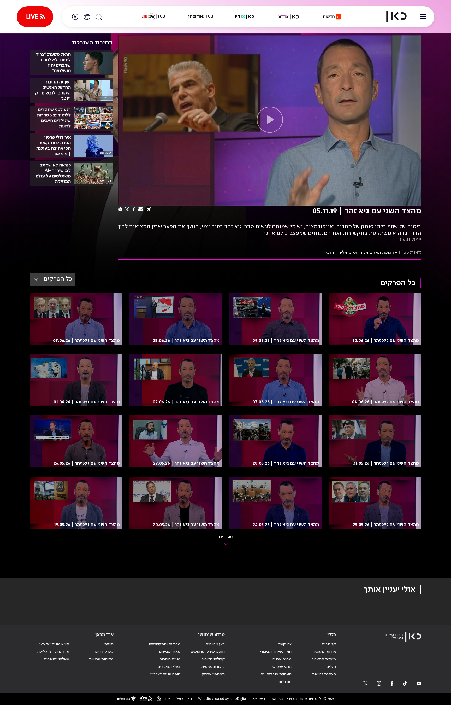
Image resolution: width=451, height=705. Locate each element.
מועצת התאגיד (323, 659)
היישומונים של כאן (54, 644)
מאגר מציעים (169, 652)
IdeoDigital (238, 699)
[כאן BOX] (288, 16)
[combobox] (52, 279)
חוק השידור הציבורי (276, 652)
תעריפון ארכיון (213, 674)
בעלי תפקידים (168, 667)
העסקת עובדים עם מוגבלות (276, 678)
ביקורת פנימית (213, 667)
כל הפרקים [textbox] (58, 279)
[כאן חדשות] (332, 16)
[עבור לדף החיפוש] (98, 16)
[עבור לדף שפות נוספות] (87, 16)
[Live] (35, 16)
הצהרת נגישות (324, 674)
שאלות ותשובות (56, 659)
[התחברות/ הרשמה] (75, 16)
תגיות (109, 644)
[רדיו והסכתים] (244, 16)
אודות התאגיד (324, 652)
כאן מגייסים (215, 644)
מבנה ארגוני (282, 659)
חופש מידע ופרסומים (208, 652)
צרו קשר (285, 644)
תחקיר (329, 252)
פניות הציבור (170, 659)
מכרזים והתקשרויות (164, 644)
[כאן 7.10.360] (153, 16)
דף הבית (329, 644)
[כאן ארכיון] (200, 16)
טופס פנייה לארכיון (165, 674)
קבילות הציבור (213, 659)
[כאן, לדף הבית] (392, 17)
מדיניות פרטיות (101, 659)
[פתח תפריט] (423, 16)
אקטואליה (347, 252)
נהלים (331, 667)
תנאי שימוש (282, 667)
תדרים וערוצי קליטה (53, 652)
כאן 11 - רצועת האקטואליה (384, 252)
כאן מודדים (104, 652)
